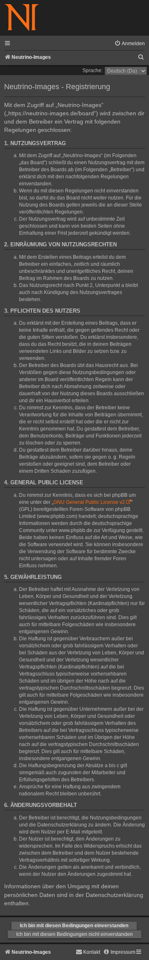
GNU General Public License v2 (89, 502)
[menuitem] (129, 43)
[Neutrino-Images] (21, 18)
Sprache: (92, 70)
